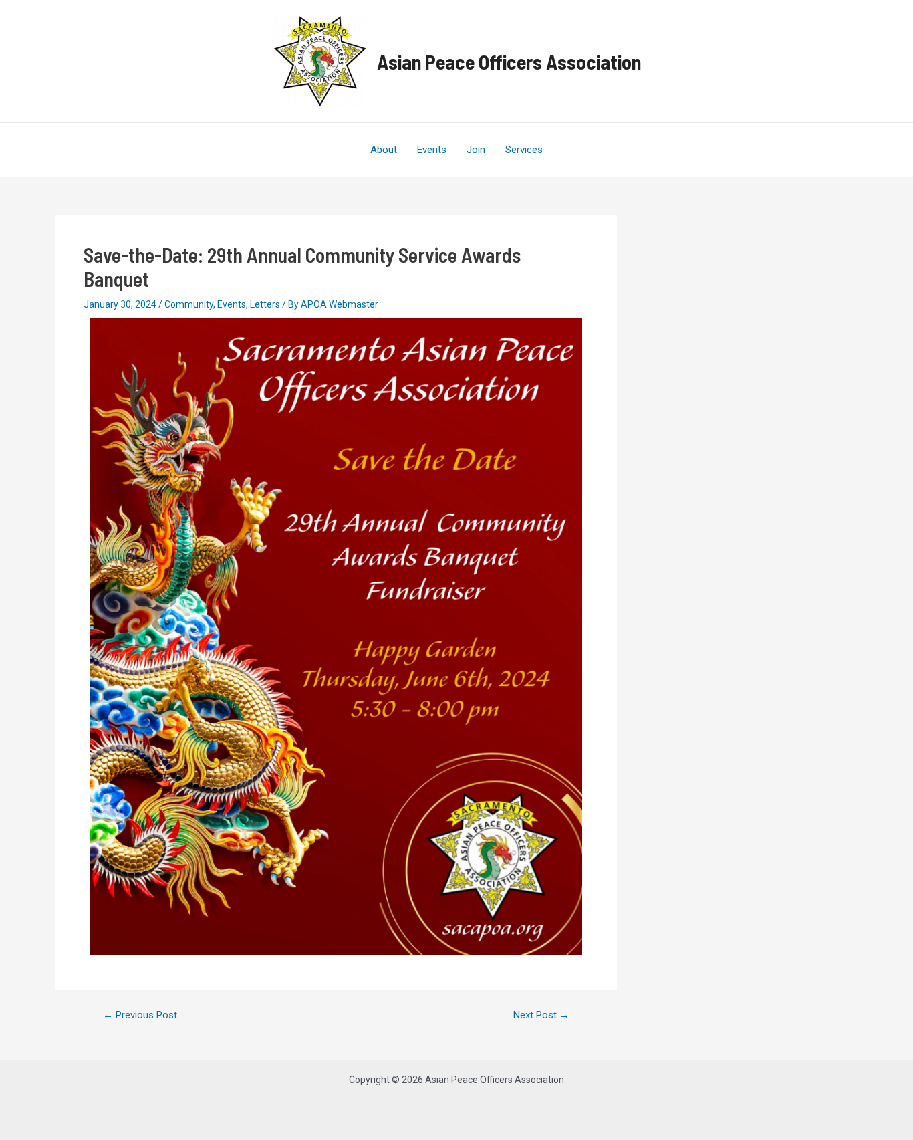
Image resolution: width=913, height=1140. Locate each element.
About (383, 150)
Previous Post (140, 1015)
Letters (265, 304)
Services (524, 150)
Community (188, 304)
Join (476, 150)
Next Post (541, 1015)
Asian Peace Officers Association (509, 61)
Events (431, 150)
